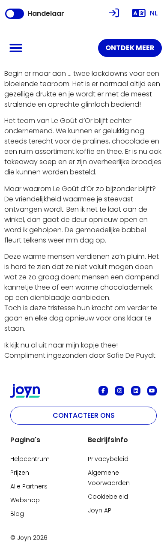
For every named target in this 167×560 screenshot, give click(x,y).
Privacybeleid (108, 459)
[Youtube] (152, 390)
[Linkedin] (135, 390)
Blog (17, 513)
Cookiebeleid (108, 496)
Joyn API (100, 510)
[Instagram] (119, 390)
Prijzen (19, 472)
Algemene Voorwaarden (109, 477)
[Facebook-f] (103, 390)
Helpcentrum (30, 459)
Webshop (25, 500)
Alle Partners (29, 486)
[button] (16, 48)
